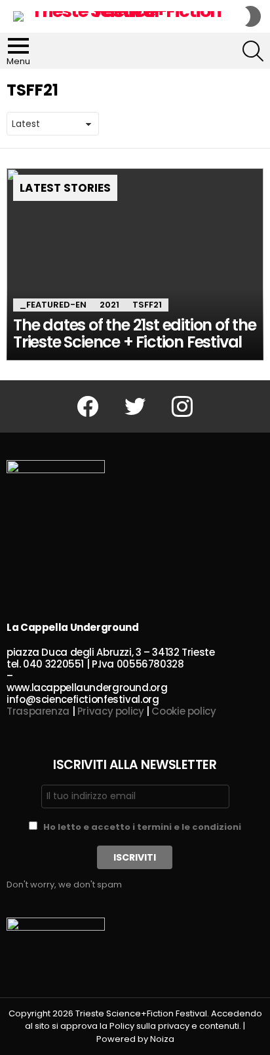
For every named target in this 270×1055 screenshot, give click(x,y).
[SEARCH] (252, 51)
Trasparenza (38, 711)
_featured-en (53, 304)
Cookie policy (183, 711)
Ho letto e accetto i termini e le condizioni (142, 827)
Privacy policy (110, 711)
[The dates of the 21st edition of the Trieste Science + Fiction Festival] (135, 264)
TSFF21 (147, 304)
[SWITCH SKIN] (252, 16)
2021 (109, 304)
